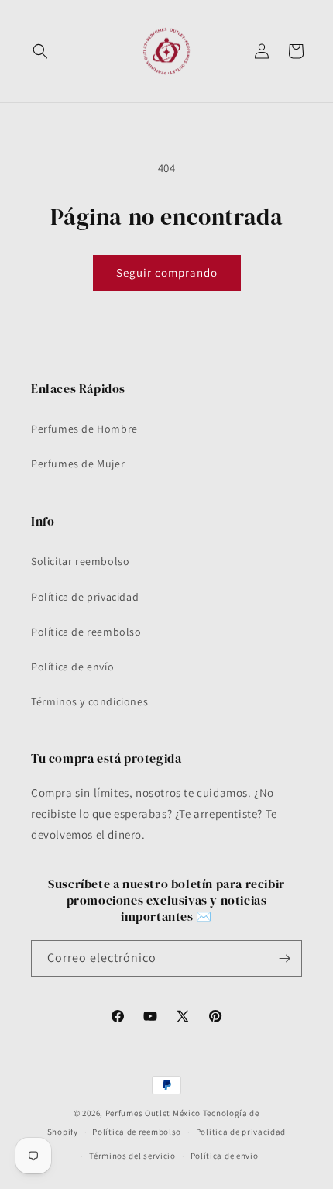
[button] (40, 51)
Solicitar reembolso (80, 561)
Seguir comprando (167, 272)
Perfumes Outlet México (154, 1113)
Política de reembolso (86, 632)
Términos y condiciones (89, 701)
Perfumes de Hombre (84, 429)
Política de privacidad (85, 597)
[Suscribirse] (284, 958)
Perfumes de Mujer (78, 463)
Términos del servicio (132, 1155)
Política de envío (72, 667)
